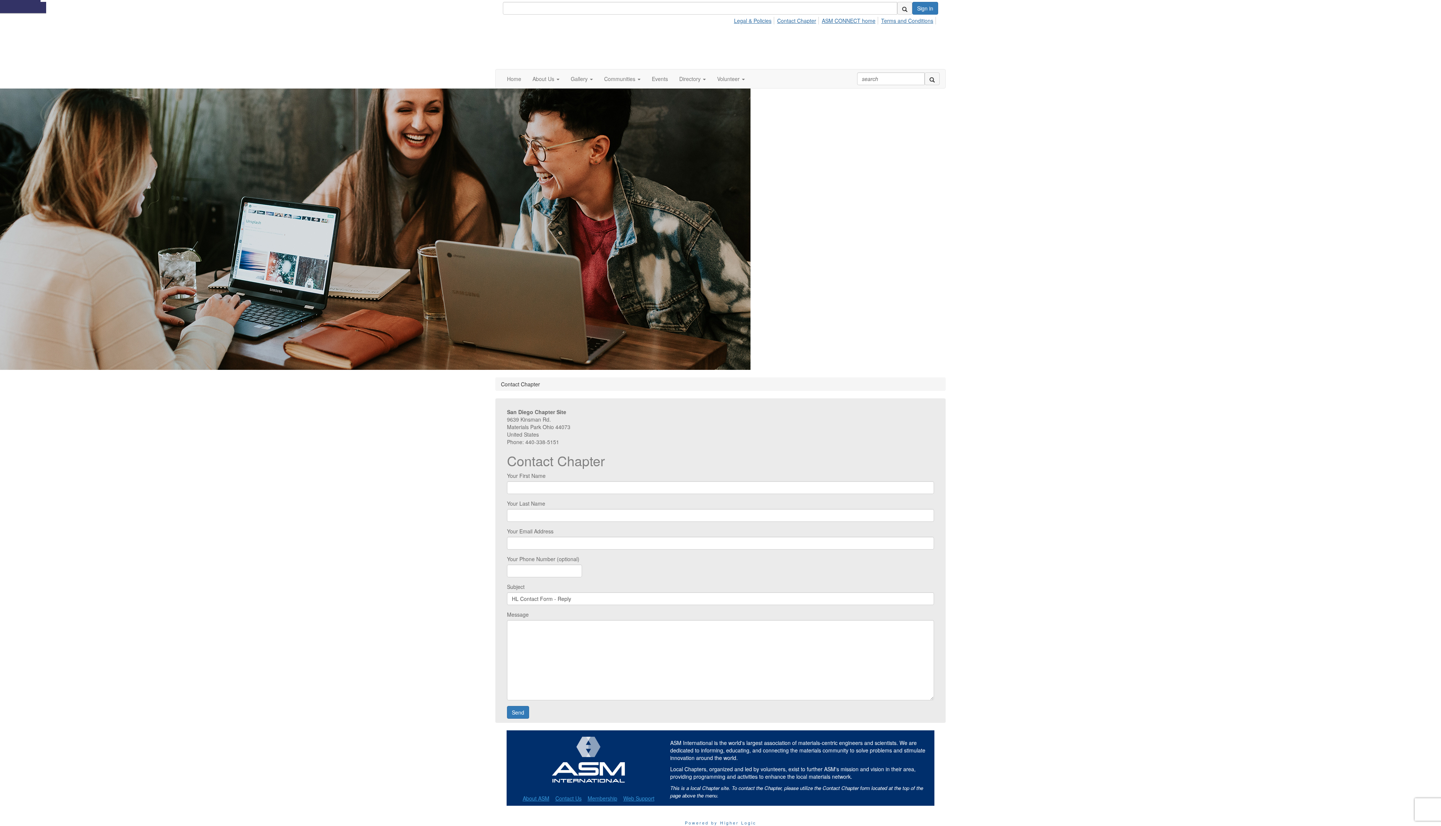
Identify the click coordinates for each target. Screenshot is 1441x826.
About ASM (536, 798)
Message (518, 614)
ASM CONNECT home (848, 20)
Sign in (925, 8)
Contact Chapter (796, 20)
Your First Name (526, 475)
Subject (516, 586)
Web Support (638, 798)
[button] (546, 78)
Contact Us (568, 798)
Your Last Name (526, 503)
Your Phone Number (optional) (543, 559)
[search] (904, 8)
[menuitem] (754, 19)
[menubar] (835, 19)
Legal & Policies (753, 20)
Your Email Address (530, 531)
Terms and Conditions (907, 20)
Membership (602, 798)
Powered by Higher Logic (721, 823)
